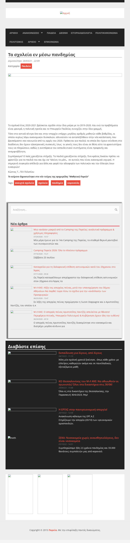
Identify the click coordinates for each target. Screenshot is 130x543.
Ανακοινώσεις (31, 33)
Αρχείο (32, 42)
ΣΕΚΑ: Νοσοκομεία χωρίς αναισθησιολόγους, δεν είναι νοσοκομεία (89, 439)
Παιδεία (51, 33)
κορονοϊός (73, 182)
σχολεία (43, 182)
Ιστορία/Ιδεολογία (81, 33)
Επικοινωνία (51, 42)
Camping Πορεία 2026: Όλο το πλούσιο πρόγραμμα (60, 250)
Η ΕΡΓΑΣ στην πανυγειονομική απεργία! (83, 409)
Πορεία (53, 530)
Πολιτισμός (16, 42)
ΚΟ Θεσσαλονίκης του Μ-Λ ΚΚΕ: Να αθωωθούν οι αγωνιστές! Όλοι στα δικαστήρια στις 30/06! (89, 383)
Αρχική (14, 33)
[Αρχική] (65, 12)
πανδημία (57, 182)
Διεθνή (63, 33)
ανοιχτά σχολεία (24, 182)
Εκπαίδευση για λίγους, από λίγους (80, 353)
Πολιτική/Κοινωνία (106, 33)
